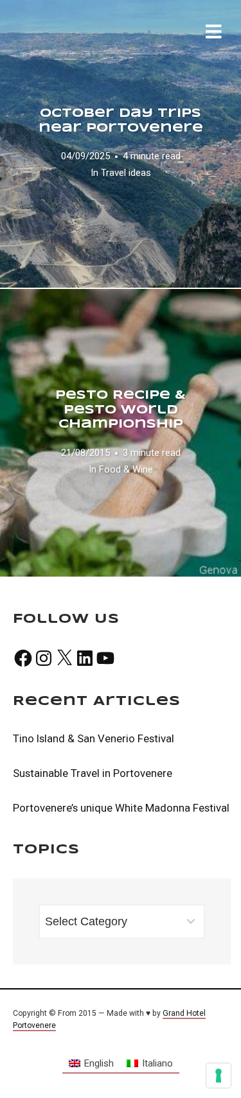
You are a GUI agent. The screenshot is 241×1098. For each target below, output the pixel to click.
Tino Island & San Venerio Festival (93, 738)
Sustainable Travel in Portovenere (92, 773)
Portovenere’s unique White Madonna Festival (121, 807)
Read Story (120, 143)
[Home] (97, 38)
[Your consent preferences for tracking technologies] (218, 1075)
